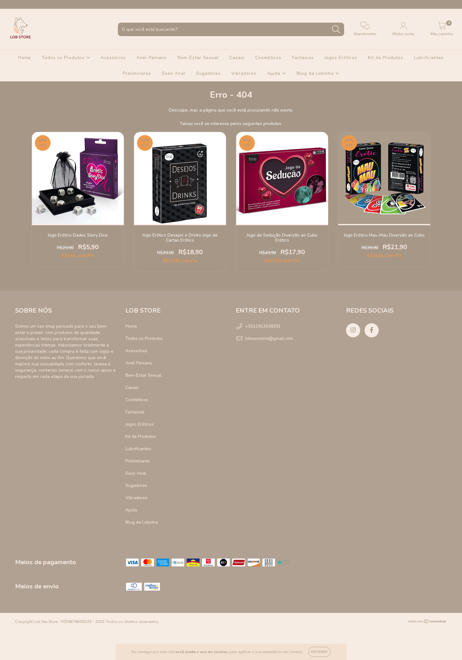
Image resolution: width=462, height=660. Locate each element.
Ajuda (274, 73)
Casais (237, 58)
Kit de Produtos (385, 58)
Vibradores (243, 73)
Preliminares (137, 73)
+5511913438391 (263, 326)
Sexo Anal (173, 73)
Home (24, 58)
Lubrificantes (429, 58)
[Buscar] (336, 29)
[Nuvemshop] (427, 622)
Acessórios (113, 58)
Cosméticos (268, 58)
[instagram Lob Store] (9, 4)
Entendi (319, 652)
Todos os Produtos (64, 58)
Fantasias (303, 58)
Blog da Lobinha (316, 73)
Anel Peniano (151, 58)
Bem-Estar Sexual (198, 58)
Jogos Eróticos (341, 58)
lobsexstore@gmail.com (269, 338)
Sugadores (208, 73)
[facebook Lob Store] (18, 4)
